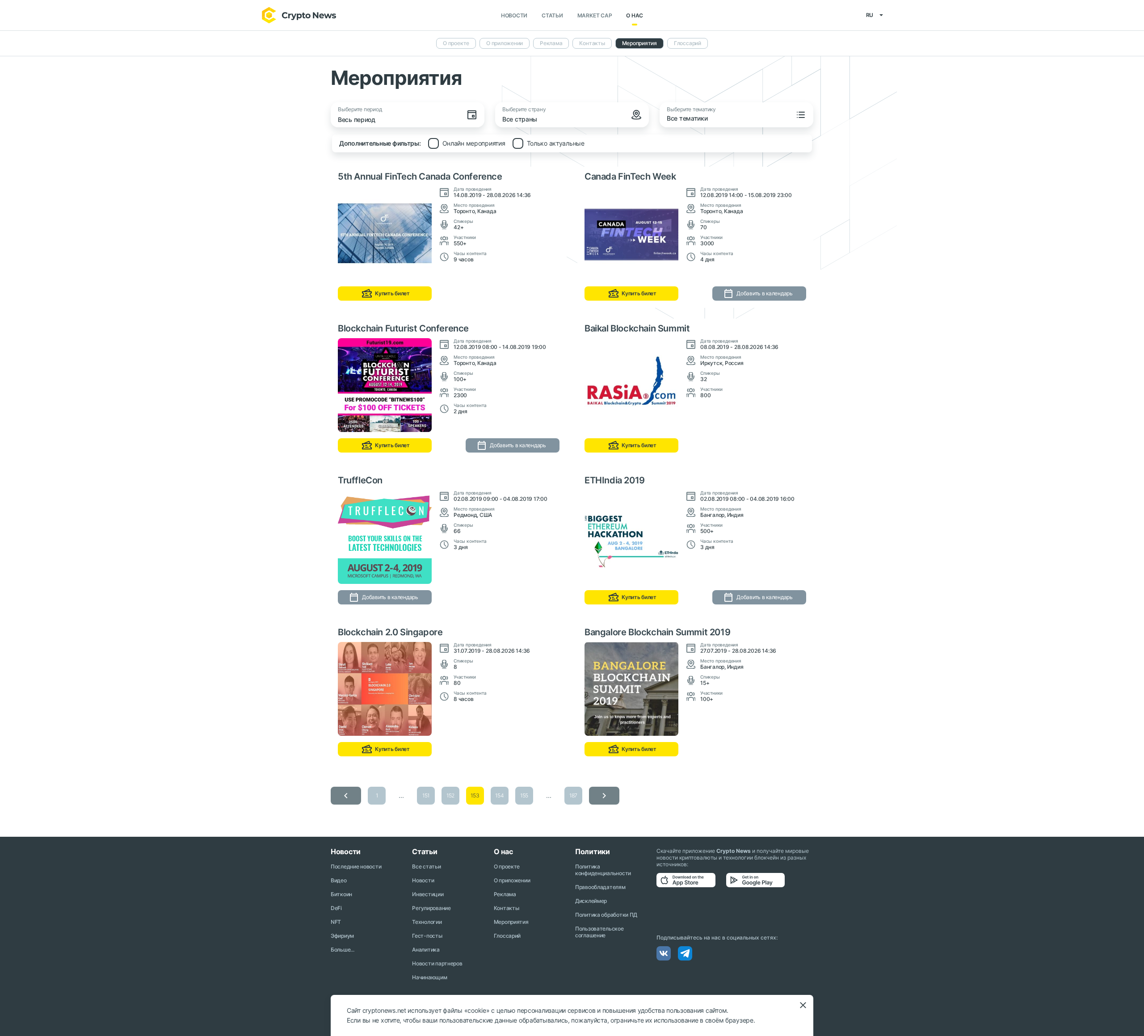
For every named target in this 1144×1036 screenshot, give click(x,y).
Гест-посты (427, 935)
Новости (514, 15)
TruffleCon (360, 480)
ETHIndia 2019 (615, 480)
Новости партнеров (437, 963)
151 (425, 795)
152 (450, 795)
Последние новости (356, 866)
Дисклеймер (591, 901)
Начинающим (429, 977)
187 (573, 795)
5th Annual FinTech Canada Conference (420, 176)
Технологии (427, 922)
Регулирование (431, 908)
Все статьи (426, 866)
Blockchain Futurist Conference (403, 328)
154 (499, 795)
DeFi (336, 908)
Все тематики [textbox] (687, 118)
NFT (336, 922)
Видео (339, 880)
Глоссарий (687, 43)
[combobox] (574, 120)
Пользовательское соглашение (599, 932)
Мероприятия (639, 43)
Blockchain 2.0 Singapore (390, 632)
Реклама (551, 43)
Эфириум (342, 935)
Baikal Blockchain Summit (637, 328)
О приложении (504, 43)
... (401, 795)
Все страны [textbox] (519, 119)
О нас (634, 15)
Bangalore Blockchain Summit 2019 (657, 632)
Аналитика (425, 949)
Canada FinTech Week (630, 176)
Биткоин (341, 894)
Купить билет (392, 293)
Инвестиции (427, 894)
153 (475, 795)
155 (524, 795)
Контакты (592, 43)
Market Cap (594, 15)
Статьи (552, 15)
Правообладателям (600, 887)
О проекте (456, 43)
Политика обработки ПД (606, 914)
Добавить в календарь (764, 293)
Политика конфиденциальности (603, 870)
